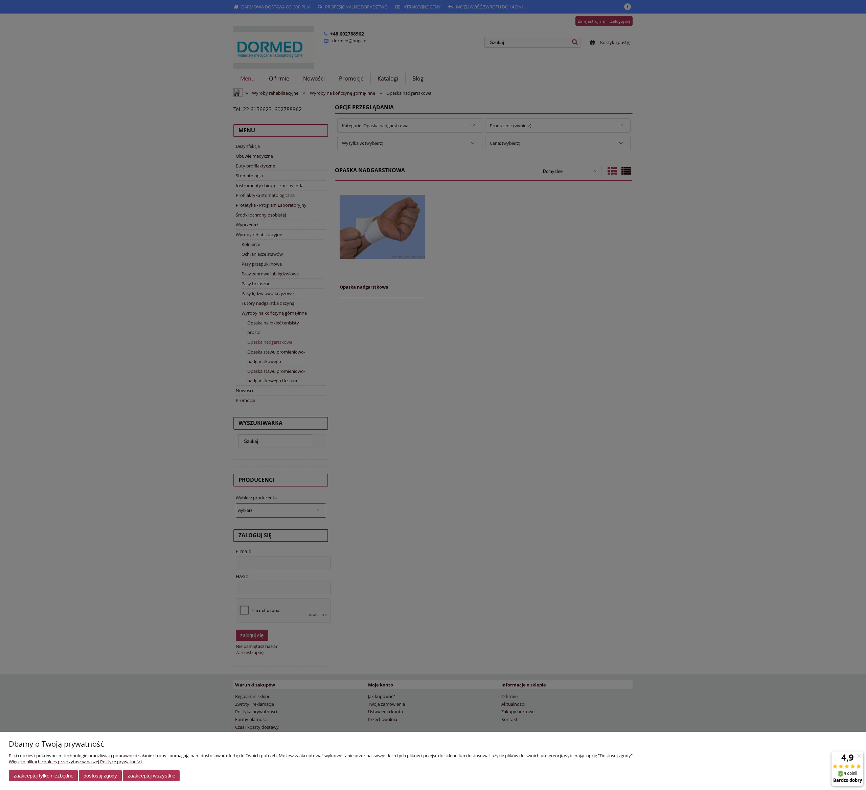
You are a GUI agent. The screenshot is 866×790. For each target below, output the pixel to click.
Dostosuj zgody (100, 775)
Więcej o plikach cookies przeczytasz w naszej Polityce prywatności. (76, 762)
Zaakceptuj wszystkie (151, 775)
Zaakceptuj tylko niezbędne (43, 775)
